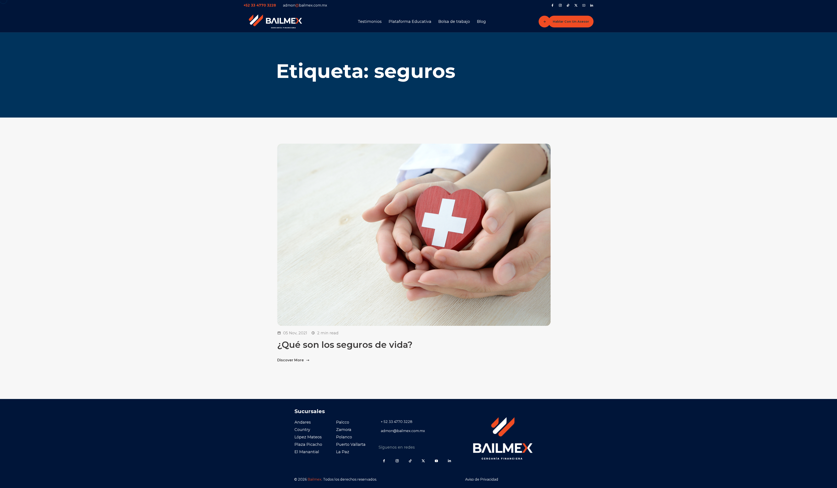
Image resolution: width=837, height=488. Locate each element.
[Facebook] (552, 5)
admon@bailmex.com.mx (403, 431)
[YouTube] (584, 5)
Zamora (343, 429)
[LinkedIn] (592, 5)
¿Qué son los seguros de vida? (344, 344)
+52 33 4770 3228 (259, 5)
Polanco (344, 437)
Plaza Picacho (308, 444)
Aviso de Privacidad (481, 479)
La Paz (342, 451)
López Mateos (308, 437)
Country (302, 429)
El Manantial (306, 451)
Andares (302, 422)
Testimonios (370, 21)
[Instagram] (560, 5)
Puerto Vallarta (351, 444)
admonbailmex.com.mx (305, 5)
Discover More (291, 360)
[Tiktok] (568, 5)
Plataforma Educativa (410, 21)
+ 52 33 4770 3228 (396, 422)
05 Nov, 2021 (295, 333)
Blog (481, 21)
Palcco (342, 422)
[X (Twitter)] (576, 5)
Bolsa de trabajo (454, 21)
